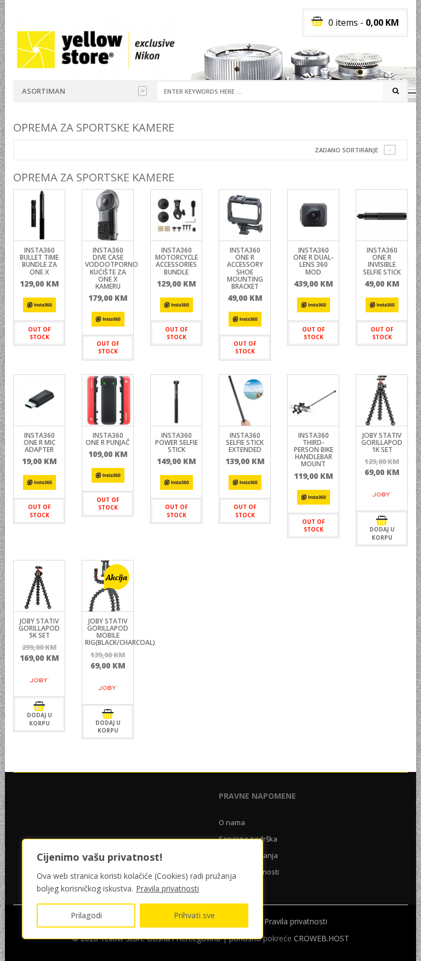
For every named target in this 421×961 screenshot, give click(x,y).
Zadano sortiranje (346, 150)
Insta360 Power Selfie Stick (176, 442)
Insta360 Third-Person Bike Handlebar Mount (313, 450)
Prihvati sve (194, 915)
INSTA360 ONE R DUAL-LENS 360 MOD (313, 261)
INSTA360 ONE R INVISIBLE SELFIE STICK (382, 261)
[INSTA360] (39, 305)
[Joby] (382, 494)
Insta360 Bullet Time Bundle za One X (39, 261)
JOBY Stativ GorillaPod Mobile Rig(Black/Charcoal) (120, 632)
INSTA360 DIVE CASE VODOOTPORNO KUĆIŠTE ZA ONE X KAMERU (111, 268)
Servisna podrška (248, 839)
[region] (142, 889)
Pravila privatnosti (167, 888)
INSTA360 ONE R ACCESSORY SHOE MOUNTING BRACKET (245, 268)
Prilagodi (86, 915)
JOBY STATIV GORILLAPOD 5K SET (39, 628)
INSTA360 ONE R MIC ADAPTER (39, 442)
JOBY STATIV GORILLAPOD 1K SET (381, 442)
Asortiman (43, 91)
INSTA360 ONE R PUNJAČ (108, 439)
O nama (232, 822)
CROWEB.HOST (321, 938)
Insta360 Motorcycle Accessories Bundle (176, 261)
